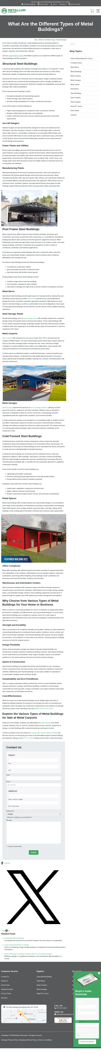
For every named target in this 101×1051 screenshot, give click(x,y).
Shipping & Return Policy (28, 1040)
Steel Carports (76, 97)
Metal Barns (75, 67)
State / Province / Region (15, 799)
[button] (98, 10)
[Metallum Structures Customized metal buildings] (13, 10)
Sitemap (4, 1040)
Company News (76, 63)
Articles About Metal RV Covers (82, 58)
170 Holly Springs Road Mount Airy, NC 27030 (22, 1007)
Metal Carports (76, 76)
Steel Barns (75, 89)
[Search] (95, 44)
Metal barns (32, 298)
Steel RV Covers (76, 106)
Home (36, 40)
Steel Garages (76, 102)
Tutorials (74, 115)
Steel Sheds (75, 110)
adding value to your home (43, 708)
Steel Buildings (76, 93)
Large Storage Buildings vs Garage (16, 945)
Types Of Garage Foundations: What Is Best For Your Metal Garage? (28, 954)
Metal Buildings (76, 71)
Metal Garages (76, 80)
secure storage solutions (38, 407)
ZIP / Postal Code (13, 806)
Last (9, 770)
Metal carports (7, 338)
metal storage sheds (30, 318)
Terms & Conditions (45, 1040)
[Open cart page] (92, 10)
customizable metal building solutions (44, 733)
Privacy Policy (13, 1040)
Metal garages (7, 407)
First (9, 763)
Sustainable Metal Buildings (14, 938)
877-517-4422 (28, 738)
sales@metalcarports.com (66, 1014)
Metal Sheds (75, 84)
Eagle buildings (45, 723)
